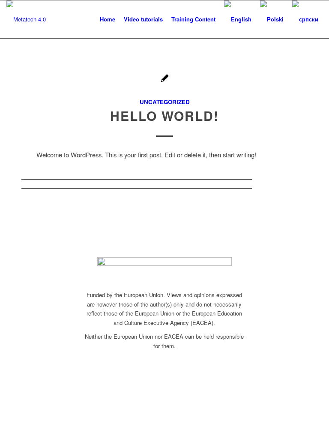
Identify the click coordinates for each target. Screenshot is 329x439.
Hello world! (164, 115)
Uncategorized (165, 102)
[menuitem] (108, 19)
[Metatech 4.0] (26, 19)
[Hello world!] (164, 79)
